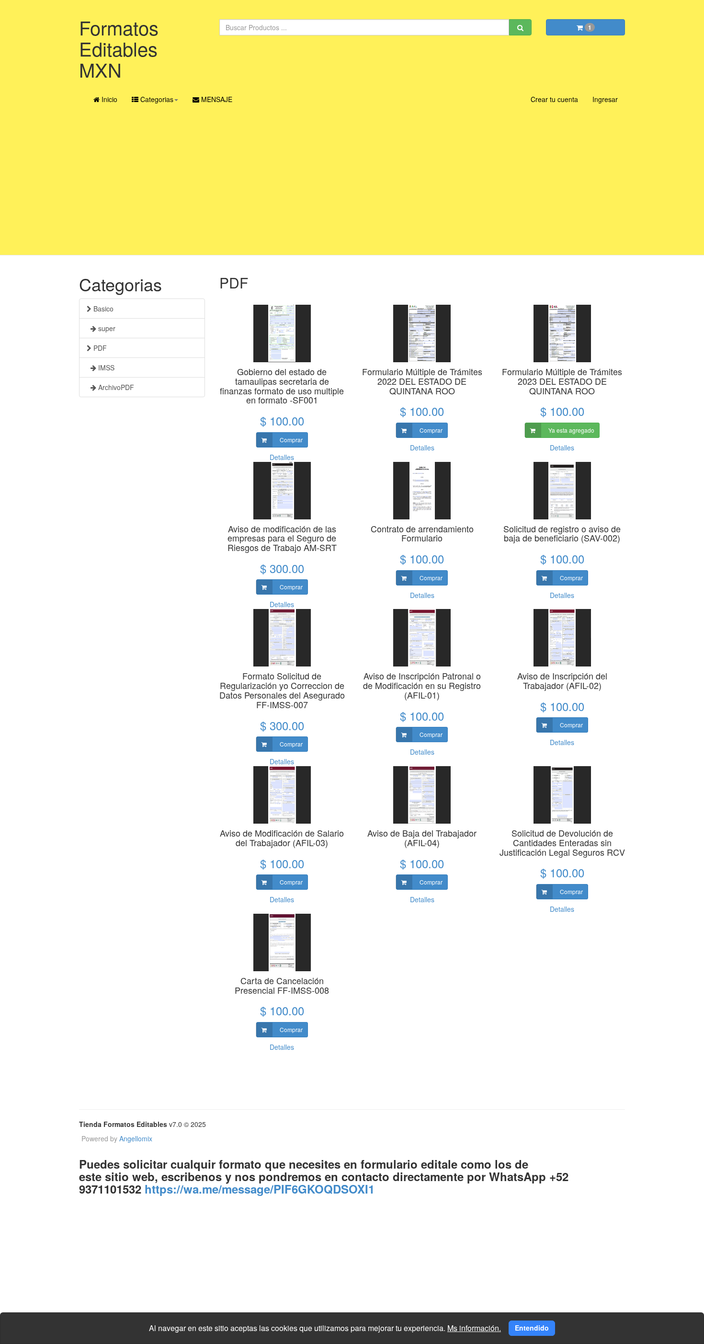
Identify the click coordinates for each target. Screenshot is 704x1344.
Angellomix (135, 1138)
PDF (99, 348)
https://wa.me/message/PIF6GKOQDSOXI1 (258, 1189)
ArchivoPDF (115, 387)
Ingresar (605, 99)
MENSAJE (215, 99)
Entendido (532, 1328)
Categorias (155, 99)
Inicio (108, 99)
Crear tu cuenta (554, 99)
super (105, 328)
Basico (102, 308)
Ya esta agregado (570, 430)
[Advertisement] (352, 183)
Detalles (282, 457)
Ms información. (474, 1327)
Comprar (290, 440)
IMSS (105, 367)
